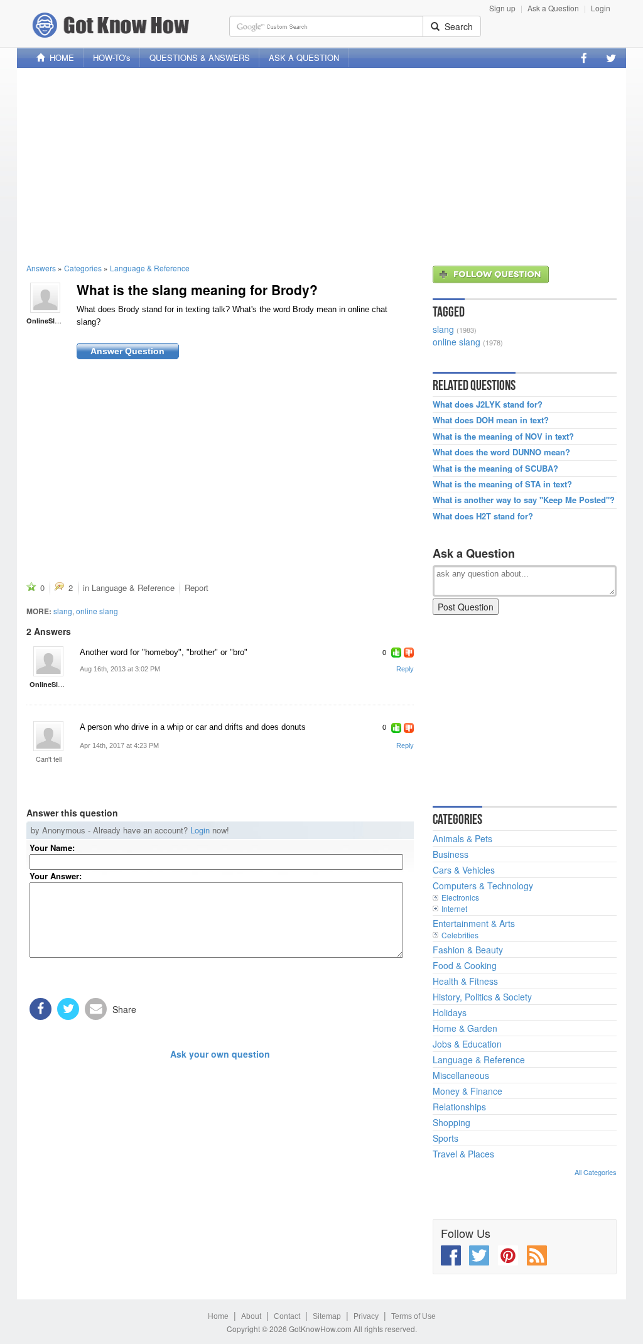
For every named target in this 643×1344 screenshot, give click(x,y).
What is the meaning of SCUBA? (495, 468)
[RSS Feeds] (537, 1255)
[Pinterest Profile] (508, 1255)
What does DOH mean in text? (491, 420)
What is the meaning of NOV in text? (503, 436)
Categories (83, 268)
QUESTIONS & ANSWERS (199, 57)
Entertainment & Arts (474, 923)
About (251, 1316)
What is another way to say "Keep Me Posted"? (524, 500)
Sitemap (327, 1316)
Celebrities (459, 934)
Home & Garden (465, 1028)
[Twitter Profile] (611, 57)
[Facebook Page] (584, 57)
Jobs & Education (467, 1044)
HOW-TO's (112, 57)
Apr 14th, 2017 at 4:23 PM (119, 745)
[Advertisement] (321, 165)
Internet (454, 908)
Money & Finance (467, 1091)
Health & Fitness (465, 981)
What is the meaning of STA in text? (502, 484)
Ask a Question (553, 8)
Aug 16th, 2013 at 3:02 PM (120, 669)
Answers (41, 268)
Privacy (366, 1316)
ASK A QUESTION (304, 57)
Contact (287, 1316)
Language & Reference (150, 268)
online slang (97, 610)
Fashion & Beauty (468, 949)
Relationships (459, 1106)
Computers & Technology (483, 885)
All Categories (596, 1172)
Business (450, 854)
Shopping (451, 1122)
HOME (59, 57)
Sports (445, 1138)
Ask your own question (220, 1054)
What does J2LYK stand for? (488, 404)
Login (600, 8)
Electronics (460, 897)
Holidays (450, 1012)
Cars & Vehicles (464, 870)
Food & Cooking (465, 965)
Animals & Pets (462, 838)
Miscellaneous (461, 1075)
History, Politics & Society (482, 996)
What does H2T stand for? (483, 516)
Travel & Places (463, 1153)
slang (62, 610)
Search (456, 26)
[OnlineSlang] (45, 296)
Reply (405, 669)
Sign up (502, 8)
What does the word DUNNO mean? (501, 452)
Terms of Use (413, 1316)
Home (218, 1316)
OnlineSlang (46, 320)
